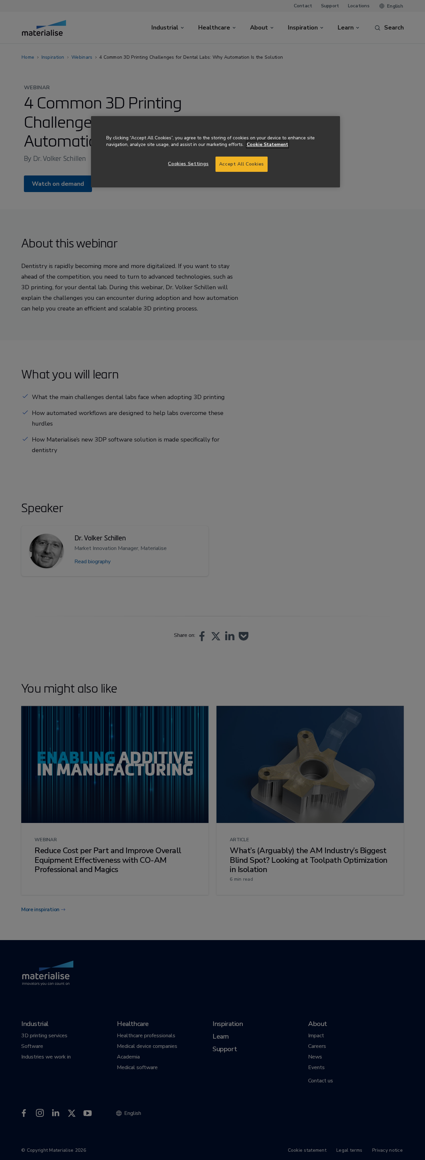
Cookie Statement (267, 144)
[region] (215, 151)
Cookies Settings (188, 164)
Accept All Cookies (241, 164)
